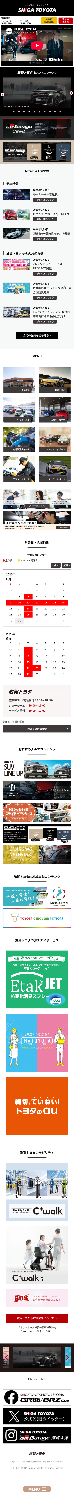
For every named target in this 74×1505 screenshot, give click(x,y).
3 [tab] (24, 112)
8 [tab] (50, 112)
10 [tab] (60, 112)
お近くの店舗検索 (37, 728)
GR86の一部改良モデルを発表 (51, 233)
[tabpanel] (37, 92)
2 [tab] (19, 112)
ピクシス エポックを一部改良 (51, 214)
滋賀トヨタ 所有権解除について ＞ (37, 1318)
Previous (2, 94)
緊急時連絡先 (65, 20)
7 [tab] (44, 112)
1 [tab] (13, 112)
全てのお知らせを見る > (37, 335)
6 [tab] (39, 112)
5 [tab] (34, 112)
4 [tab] (29, 112)
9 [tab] (55, 112)
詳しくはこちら (44, 199)
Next (71, 93)
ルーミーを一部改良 (45, 194)
